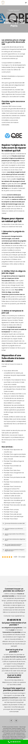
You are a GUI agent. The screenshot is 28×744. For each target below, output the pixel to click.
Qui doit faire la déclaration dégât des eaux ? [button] (15, 539)
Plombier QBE (13, 15)
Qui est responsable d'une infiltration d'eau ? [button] (14, 534)
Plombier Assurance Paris (14, 13)
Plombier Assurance (14, 10)
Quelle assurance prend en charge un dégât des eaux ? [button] (14, 550)
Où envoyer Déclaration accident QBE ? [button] (15, 524)
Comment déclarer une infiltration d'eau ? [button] (14, 529)
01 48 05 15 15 (14, 619)
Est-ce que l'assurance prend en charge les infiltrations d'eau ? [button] (13, 545)
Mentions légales (16, 728)
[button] (26, 2)
